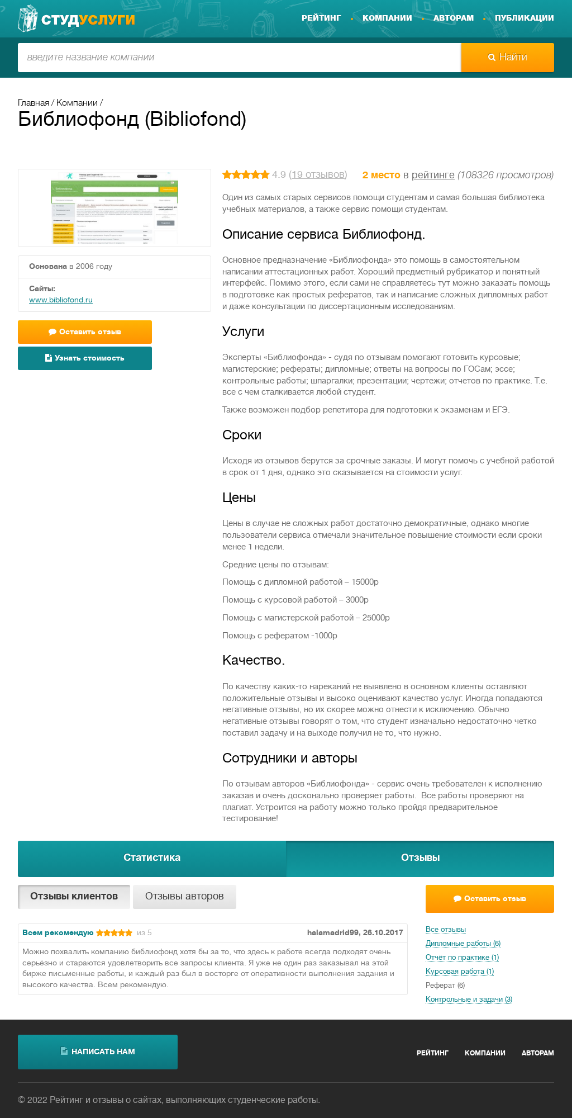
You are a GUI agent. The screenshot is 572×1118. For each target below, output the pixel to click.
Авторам (453, 18)
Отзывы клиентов (74, 897)
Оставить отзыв (495, 899)
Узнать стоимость (90, 358)
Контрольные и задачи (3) (469, 1000)
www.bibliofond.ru (61, 300)
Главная (33, 103)
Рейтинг (321, 18)
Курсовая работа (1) (460, 972)
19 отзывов (318, 175)
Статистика (151, 858)
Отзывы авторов (184, 897)
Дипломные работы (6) (463, 944)
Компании (387, 18)
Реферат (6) (445, 986)
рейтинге (433, 176)
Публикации (524, 18)
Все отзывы (446, 930)
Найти (513, 57)
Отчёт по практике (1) (462, 958)
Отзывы (420, 858)
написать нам (103, 1052)
